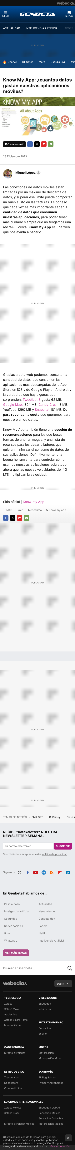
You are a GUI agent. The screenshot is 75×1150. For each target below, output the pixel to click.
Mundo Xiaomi (12, 1025)
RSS (52, 872)
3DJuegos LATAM (49, 1107)
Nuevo (69, 16)
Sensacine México (49, 1112)
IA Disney (55, 817)
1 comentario (16, 144)
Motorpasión (46, 1052)
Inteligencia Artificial (51, 940)
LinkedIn (68, 872)
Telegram (44, 872)
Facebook (30, 144)
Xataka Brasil (11, 1112)
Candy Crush (48, 405)
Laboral (43, 926)
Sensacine (45, 1028)
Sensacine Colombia (51, 1118)
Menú (5, 16)
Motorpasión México (51, 1123)
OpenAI (12, 61)
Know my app (57, 510)
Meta (42, 61)
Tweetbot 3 (32, 400)
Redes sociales (13, 926)
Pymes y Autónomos (51, 1082)
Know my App (33, 502)
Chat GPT (38, 817)
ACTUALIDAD (11, 28)
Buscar (69, 968)
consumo (36, 510)
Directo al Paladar (14, 1052)
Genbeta (37, 14)
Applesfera (10, 1014)
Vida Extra (45, 1009)
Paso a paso (12, 904)
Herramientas (47, 911)
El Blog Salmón (47, 1077)
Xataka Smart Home (16, 1019)
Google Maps (13, 405)
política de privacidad (54, 854)
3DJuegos (45, 1003)
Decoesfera (11, 1082)
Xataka (8, 1003)
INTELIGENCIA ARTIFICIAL (42, 28)
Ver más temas (16, 952)
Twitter (37, 144)
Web (20, 510)
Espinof (43, 1033)
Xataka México (13, 1107)
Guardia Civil (58, 61)
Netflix (43, 933)
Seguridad (10, 918)
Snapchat (42, 410)
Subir (60, 983)
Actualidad (45, 904)
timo (7, 933)
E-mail (50, 144)
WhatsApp (10, 940)
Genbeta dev (47, 918)
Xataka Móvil (11, 1009)
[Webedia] (66, 3)
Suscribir (63, 846)
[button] (27, 172)
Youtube (35, 872)
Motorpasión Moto (50, 1058)
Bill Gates (27, 61)
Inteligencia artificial (16, 911)
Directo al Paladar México (19, 1123)
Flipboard (44, 144)
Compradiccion (13, 1088)
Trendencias (11, 1077)
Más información (60, 1146)
